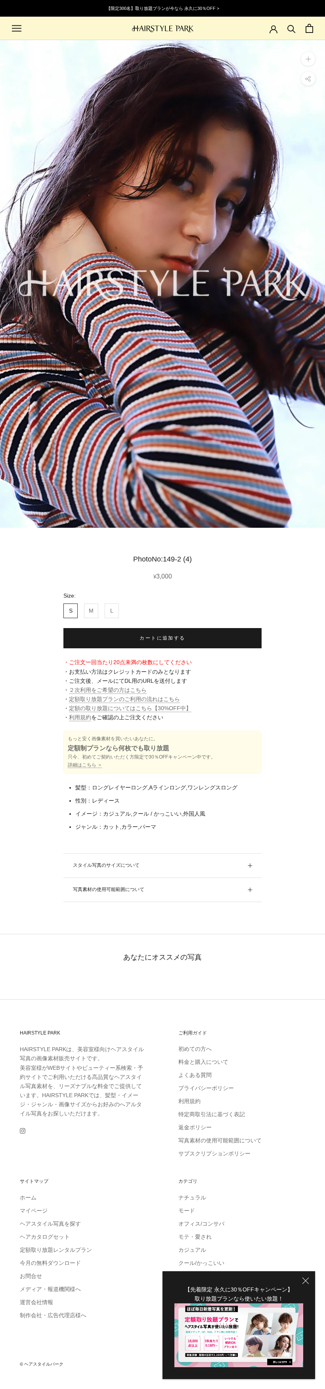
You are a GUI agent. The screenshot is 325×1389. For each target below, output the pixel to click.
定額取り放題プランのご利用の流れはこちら (124, 699)
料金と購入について (203, 1062)
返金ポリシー (195, 1127)
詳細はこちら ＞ (85, 765)
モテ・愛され (195, 1237)
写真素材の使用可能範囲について (108, 889)
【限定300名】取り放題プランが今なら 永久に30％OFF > (162, 8)
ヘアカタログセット (45, 1237)
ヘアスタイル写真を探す (50, 1223)
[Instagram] (22, 1130)
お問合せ (31, 1276)
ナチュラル (192, 1197)
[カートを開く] (309, 28)
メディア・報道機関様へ (50, 1289)
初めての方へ (195, 1049)
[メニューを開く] (16, 28)
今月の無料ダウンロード (50, 1263)
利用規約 (80, 717)
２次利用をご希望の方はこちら (108, 690)
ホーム (28, 1197)
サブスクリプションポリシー (214, 1153)
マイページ (34, 1210)
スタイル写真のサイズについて (106, 865)
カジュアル (192, 1250)
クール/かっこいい (201, 1263)
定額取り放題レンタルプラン (56, 1250)
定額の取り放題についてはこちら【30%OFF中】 (130, 708)
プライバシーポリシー (206, 1088)
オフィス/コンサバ (201, 1223)
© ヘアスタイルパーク (41, 1364)
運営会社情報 (36, 1302)
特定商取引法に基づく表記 (211, 1114)
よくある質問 (195, 1075)
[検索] (291, 28)
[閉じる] (305, 1280)
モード (186, 1210)
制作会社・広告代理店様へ (53, 1315)
